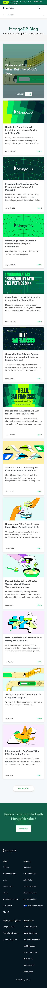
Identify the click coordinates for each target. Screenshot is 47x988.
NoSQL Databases (31, 933)
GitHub (5, 893)
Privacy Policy (8, 886)
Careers (6, 867)
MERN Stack (28, 959)
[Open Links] (43, 8)
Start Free (23, 829)
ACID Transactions (30, 952)
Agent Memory (29, 965)
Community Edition (10, 939)
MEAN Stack (28, 972)
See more (22, 788)
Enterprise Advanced (10, 933)
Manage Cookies (30, 899)
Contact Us (28, 867)
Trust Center (7, 906)
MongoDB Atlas (8, 927)
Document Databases (32, 939)
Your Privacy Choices (35, 906)
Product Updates (30, 886)
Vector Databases (30, 927)
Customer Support (30, 893)
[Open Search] (39, 7)
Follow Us (6, 912)
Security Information (10, 899)
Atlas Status (28, 880)
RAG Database (29, 946)
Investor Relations (9, 873)
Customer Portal (29, 873)
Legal (5, 880)
